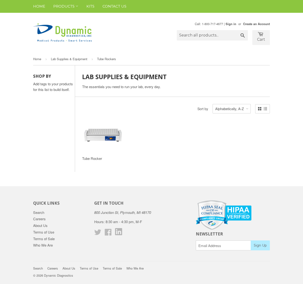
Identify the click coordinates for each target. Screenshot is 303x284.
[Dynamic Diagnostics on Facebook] (108, 233)
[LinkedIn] (118, 233)
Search (38, 212)
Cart (261, 39)
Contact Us (114, 6)
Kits (90, 6)
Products (64, 6)
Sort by (202, 108)
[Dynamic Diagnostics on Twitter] (97, 233)
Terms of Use (43, 232)
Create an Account (256, 24)
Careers (39, 218)
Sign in (231, 24)
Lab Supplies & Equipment (69, 59)
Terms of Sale (44, 238)
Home (39, 6)
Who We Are (43, 245)
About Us (40, 225)
